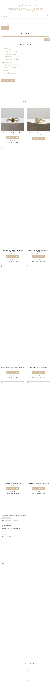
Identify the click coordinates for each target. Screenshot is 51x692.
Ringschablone (8, 80)
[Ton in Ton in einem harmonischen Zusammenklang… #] (1, 506)
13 (28, 498)
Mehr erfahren (12, 137)
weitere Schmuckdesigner (8, 73)
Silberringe (7, 49)
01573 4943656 (8, 518)
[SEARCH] (49, 16)
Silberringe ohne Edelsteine (11, 51)
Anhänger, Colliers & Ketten (9, 67)
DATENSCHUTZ (25, 680)
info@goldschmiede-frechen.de (11, 520)
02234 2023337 (7, 517)
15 (32, 498)
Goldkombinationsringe (11, 61)
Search (5, 28)
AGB (25, 675)
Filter (46, 39)
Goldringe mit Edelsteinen (11, 57)
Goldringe (7, 56)
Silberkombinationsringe (11, 54)
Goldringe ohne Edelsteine (11, 59)
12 (26, 498)
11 (25, 498)
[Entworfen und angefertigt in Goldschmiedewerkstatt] (39, 506)
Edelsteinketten (6, 68)
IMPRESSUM (25, 670)
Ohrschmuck (6, 65)
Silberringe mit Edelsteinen (11, 53)
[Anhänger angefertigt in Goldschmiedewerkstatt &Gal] (27, 506)
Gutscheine (5, 72)
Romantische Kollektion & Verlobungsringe (12, 64)
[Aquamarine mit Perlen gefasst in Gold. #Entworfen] (14, 506)
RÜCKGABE (25, 685)
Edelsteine (5, 70)
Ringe (27, 93)
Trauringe (7, 62)
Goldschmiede (21, 93)
